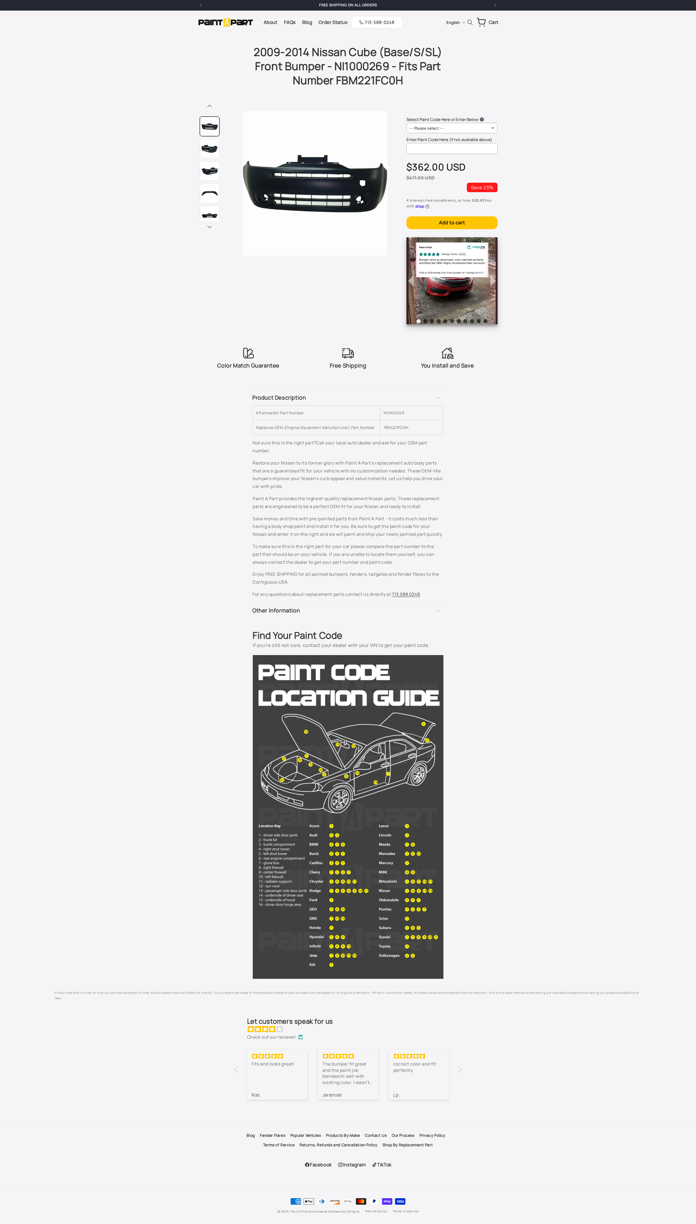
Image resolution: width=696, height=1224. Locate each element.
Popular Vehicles (305, 1135)
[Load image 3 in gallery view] (209, 171)
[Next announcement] (496, 5)
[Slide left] (209, 106)
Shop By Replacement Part (408, 1144)
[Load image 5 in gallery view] (209, 215)
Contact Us (376, 1135)
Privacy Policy (432, 1135)
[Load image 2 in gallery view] (209, 148)
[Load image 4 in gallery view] (209, 193)
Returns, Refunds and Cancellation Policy (338, 1144)
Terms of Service (279, 1144)
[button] (348, 397)
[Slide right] (209, 227)
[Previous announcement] (200, 5)
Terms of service (405, 1211)
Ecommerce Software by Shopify (335, 1211)
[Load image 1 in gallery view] (209, 126)
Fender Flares (272, 1135)
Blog (251, 1135)
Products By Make (343, 1135)
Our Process (403, 1135)
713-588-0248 (379, 22)
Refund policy (376, 1211)
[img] (351, 1029)
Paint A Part (300, 1211)
